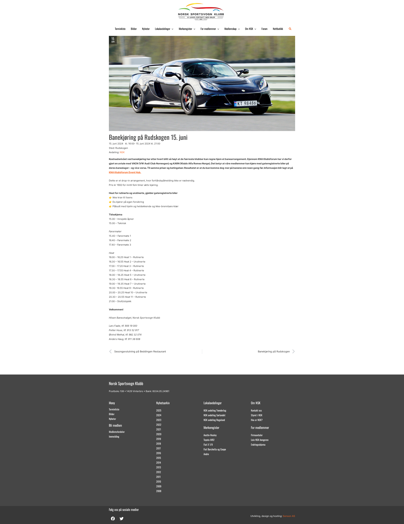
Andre (206, 454)
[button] (171, 28)
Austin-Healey (210, 435)
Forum (264, 29)
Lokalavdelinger (162, 29)
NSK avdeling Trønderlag (215, 410)
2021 (158, 429)
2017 (158, 448)
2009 (158, 486)
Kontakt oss (256, 410)
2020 (158, 434)
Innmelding (114, 436)
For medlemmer (208, 29)
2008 (158, 491)
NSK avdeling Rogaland (214, 420)
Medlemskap (230, 29)
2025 (158, 410)
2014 (158, 462)
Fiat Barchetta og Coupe (215, 449)
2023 (158, 420)
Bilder (134, 29)
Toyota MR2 (209, 440)
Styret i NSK (256, 415)
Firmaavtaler (257, 435)
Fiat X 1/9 (208, 444)
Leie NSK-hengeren (259, 440)
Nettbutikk (278, 29)
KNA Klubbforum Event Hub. (125, 172)
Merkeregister (185, 29)
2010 (158, 481)
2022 (158, 425)
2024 (158, 415)
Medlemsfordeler (117, 432)
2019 (158, 439)
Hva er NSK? (257, 420)
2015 (158, 458)
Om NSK (249, 29)
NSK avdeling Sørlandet (214, 415)
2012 (158, 472)
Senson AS (289, 516)
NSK (122, 152)
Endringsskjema (258, 444)
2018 (158, 443)
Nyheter (146, 29)
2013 (158, 467)
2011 (158, 477)
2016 (158, 453)
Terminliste (120, 29)
